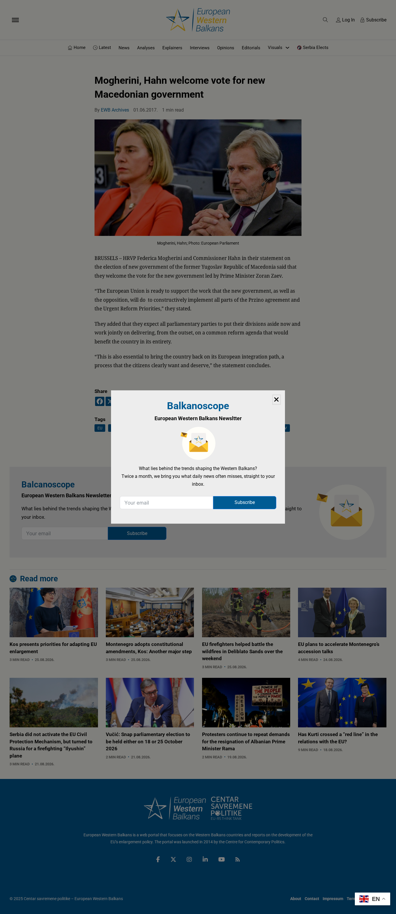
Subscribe (245, 502)
